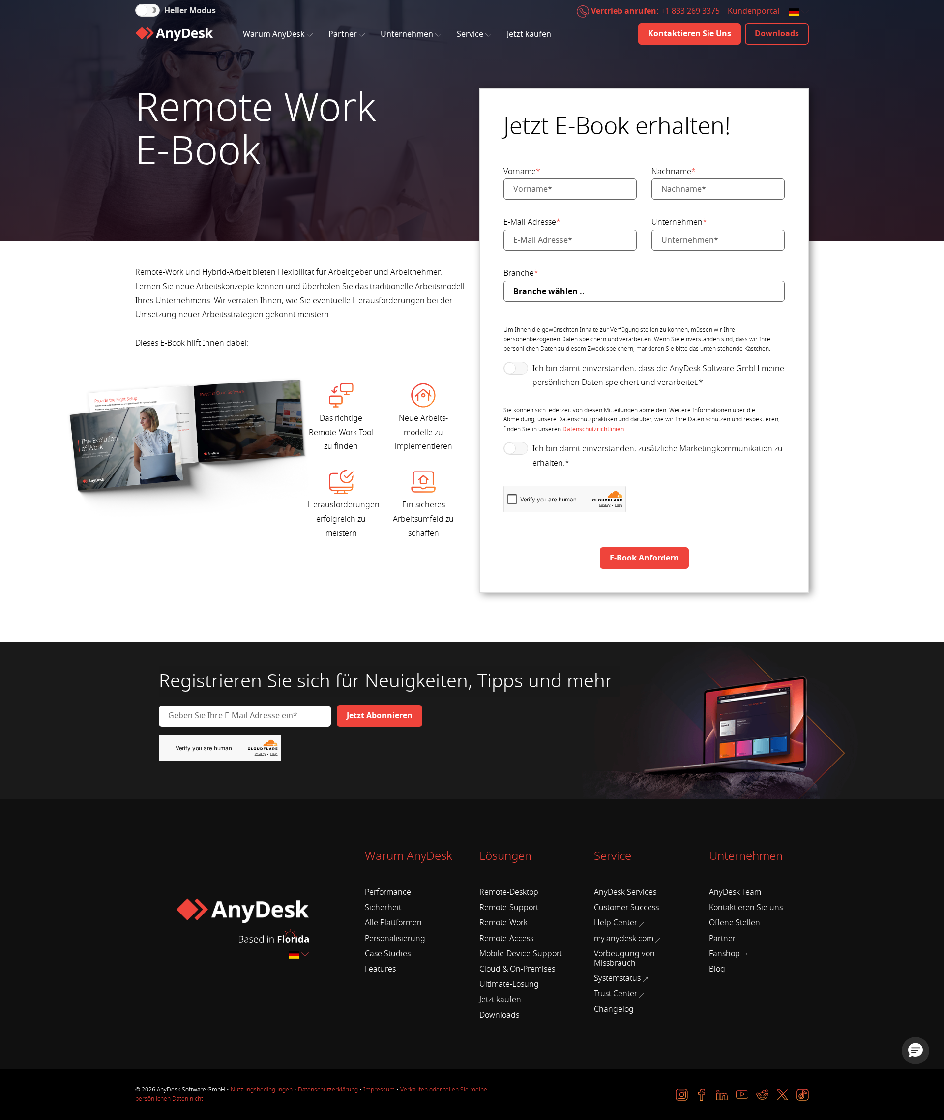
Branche (520, 273)
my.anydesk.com (623, 938)
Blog (717, 969)
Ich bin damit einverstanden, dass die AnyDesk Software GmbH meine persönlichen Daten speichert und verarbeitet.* (658, 376)
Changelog (614, 1009)
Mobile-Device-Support (520, 954)
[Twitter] (782, 1095)
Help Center (615, 923)
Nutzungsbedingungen (262, 1089)
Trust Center (615, 994)
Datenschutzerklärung (328, 1089)
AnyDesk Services (625, 892)
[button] (915, 1050)
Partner (342, 34)
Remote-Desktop (508, 892)
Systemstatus (617, 978)
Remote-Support (508, 908)
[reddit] (762, 1095)
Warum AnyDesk (274, 34)
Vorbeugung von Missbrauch (624, 958)
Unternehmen (407, 34)
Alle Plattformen (393, 923)
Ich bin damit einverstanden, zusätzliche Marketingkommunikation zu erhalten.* (657, 456)
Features (380, 969)
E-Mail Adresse (531, 222)
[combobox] (799, 12)
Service (470, 34)
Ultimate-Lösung (509, 984)
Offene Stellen (734, 923)
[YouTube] (742, 1095)
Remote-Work (503, 923)
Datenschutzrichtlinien (593, 429)
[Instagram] (682, 1095)
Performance (388, 892)
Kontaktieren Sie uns (746, 908)
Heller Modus (190, 11)
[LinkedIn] (722, 1095)
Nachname (673, 171)
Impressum (379, 1089)
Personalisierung (395, 938)
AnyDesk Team (735, 892)
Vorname (521, 171)
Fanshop (724, 954)
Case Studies (388, 954)
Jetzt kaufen (529, 34)
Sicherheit (383, 908)
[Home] (174, 34)
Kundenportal (753, 11)
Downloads (499, 1015)
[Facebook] (702, 1095)
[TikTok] (802, 1095)
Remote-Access (506, 938)
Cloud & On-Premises (517, 969)
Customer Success (626, 908)
